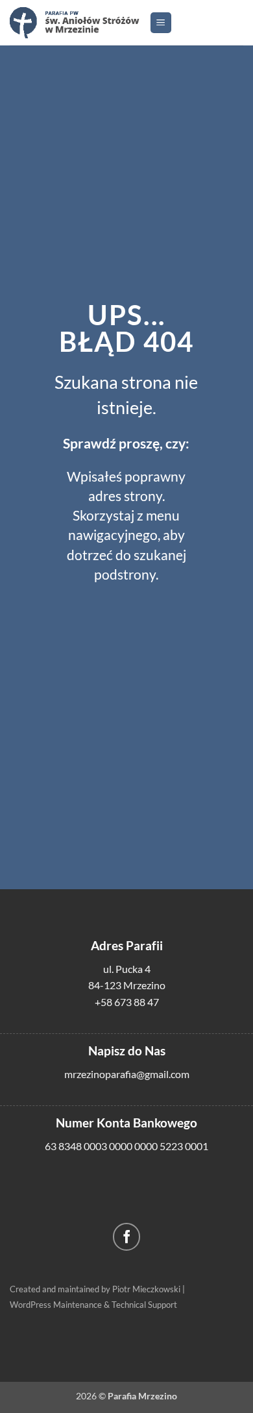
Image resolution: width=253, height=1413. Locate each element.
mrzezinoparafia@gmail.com (126, 1074)
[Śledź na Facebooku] (127, 1237)
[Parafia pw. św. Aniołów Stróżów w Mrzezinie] (74, 22)
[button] (161, 23)
